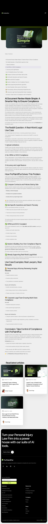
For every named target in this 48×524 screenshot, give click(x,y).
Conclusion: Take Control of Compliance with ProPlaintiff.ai (18, 94)
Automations (4, 507)
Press (27, 513)
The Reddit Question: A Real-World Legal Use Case (17, 62)
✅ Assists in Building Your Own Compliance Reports (17, 82)
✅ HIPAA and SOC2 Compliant (12, 79)
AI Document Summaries (7, 497)
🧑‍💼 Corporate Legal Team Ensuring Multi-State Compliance (19, 92)
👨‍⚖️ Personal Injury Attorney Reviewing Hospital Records (18, 89)
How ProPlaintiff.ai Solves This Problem (14, 72)
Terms (27, 502)
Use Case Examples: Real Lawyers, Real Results (16, 87)
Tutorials (27, 511)
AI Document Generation (7, 495)
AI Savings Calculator (30, 490)
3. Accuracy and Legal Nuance (12, 69)
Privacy (27, 499)
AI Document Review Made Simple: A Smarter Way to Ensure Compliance (22, 59)
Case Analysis (5, 503)
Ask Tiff (3, 492)
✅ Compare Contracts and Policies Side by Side (16, 74)
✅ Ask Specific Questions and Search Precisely (16, 77)
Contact (27, 488)
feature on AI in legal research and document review (17, 258)
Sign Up (9, 482)
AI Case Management (6, 501)
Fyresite (44, 520)
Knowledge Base (29, 492)
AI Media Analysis (5, 499)
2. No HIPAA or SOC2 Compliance (13, 67)
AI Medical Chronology (6, 490)
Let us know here (24, 251)
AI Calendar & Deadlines (7, 510)
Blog (27, 509)
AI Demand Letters (6, 488)
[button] (45, 13)
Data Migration (5, 512)
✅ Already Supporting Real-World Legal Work (16, 84)
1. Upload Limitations (10, 64)
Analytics (4, 505)
